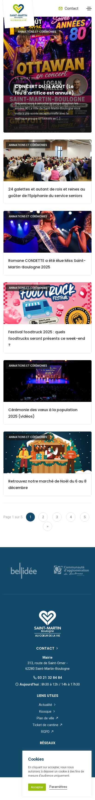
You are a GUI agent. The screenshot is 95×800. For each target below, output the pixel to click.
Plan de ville (46, 718)
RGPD (45, 732)
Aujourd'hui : (49, 684)
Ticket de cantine (46, 725)
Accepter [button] (37, 787)
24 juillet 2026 (27, 78)
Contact (71, 8)
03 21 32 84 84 (49, 678)
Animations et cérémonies (37, 32)
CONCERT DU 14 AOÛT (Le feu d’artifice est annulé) (44, 89)
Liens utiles (47, 695)
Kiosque (45, 711)
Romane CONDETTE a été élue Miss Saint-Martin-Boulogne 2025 (47, 264)
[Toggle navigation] (89, 8)
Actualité (46, 705)
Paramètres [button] (58, 787)
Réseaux (47, 742)
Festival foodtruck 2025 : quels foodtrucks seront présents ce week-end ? (46, 338)
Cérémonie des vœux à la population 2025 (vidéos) (42, 413)
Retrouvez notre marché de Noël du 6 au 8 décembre (47, 484)
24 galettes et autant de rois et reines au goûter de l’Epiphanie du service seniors (46, 192)
